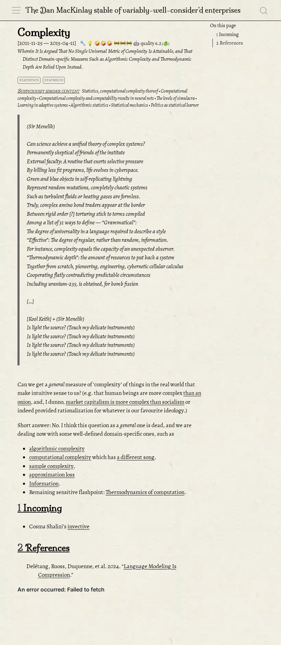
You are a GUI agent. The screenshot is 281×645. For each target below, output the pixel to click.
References (229, 42)
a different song (136, 457)
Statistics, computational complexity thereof (120, 91)
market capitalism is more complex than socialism (125, 402)
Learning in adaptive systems (42, 105)
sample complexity (51, 466)
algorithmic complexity (57, 449)
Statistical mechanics (129, 105)
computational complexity (60, 457)
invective (78, 526)
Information (44, 484)
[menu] (16, 10)
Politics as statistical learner (175, 105)
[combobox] (264, 10)
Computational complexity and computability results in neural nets (96, 98)
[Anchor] (68, 507)
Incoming (227, 34)
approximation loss (52, 475)
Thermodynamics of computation (145, 492)
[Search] (263, 10)
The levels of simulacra (176, 98)
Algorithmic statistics (89, 105)
